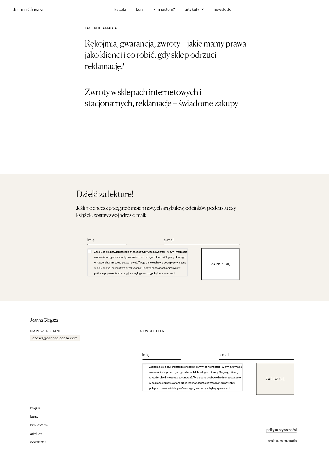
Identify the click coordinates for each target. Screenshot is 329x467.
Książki (120, 9)
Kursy (34, 416)
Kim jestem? (164, 9)
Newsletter (223, 9)
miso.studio (288, 441)
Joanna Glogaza (28, 9)
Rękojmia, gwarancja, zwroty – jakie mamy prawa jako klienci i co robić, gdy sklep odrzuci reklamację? (165, 54)
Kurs (140, 9)
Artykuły (192, 9)
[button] (144, 262)
